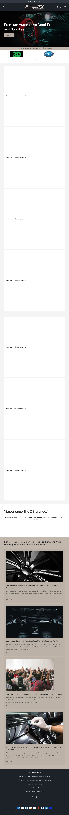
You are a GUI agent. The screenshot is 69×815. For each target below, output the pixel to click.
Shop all (9, 35)
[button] (3, 7)
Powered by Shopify (21, 811)
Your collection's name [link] (15, 96)
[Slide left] (31, 60)
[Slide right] (38, 60)
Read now (9, 600)
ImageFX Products (12, 811)
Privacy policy (30, 811)
